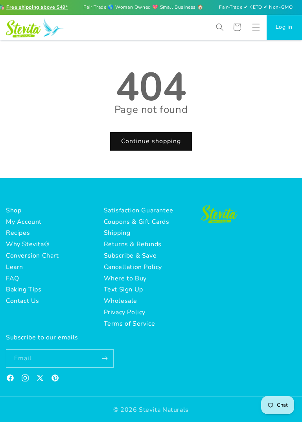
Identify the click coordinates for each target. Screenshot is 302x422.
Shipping (117, 233)
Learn (14, 267)
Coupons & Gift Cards (136, 221)
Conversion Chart (32, 255)
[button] (256, 27)
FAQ (12, 278)
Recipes (18, 233)
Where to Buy (125, 278)
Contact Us (22, 301)
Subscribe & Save (130, 255)
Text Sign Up (123, 289)
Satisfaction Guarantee (138, 210)
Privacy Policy (124, 312)
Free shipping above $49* (37, 7)
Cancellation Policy (133, 267)
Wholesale (120, 301)
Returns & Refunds (133, 244)
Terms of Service (129, 323)
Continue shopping (151, 141)
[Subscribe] (104, 358)
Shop (13, 210)
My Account (24, 221)
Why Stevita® (27, 244)
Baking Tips (24, 289)
